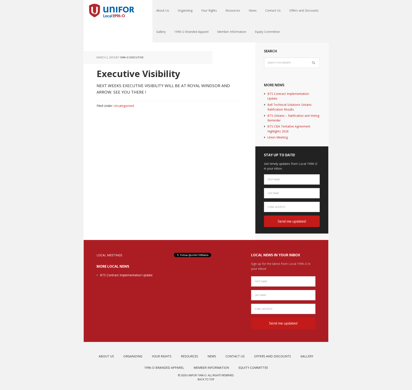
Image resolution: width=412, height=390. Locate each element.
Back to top (206, 379)
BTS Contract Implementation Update (126, 275)
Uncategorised (124, 106)
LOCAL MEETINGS (109, 255)
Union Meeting (277, 137)
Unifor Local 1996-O (111, 10)
